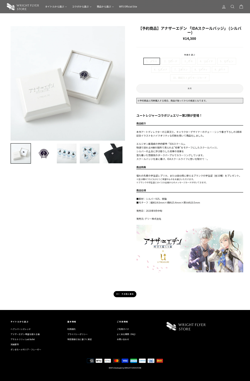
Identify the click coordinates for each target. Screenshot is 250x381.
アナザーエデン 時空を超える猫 (25, 334)
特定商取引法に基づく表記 (79, 339)
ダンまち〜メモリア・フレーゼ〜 (26, 349)
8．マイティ (201, 69)
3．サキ (188, 61)
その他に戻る (127, 294)
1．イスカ (151, 61)
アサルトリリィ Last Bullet (23, 339)
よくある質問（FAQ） (127, 334)
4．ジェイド (206, 61)
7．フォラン (181, 69)
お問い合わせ (123, 339)
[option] (68, 83)
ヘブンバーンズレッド (21, 329)
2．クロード (170, 61)
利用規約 (71, 329)
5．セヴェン (226, 61)
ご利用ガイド (123, 329)
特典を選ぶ (189, 54)
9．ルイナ (220, 69)
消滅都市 (15, 344)
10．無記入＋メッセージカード (190, 77)
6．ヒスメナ (160, 69)
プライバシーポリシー (77, 334)
